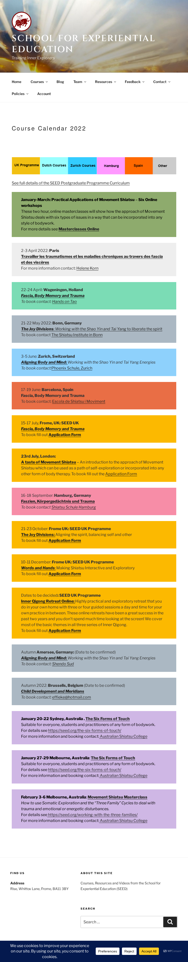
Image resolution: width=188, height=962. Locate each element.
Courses (37, 82)
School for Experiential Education (84, 44)
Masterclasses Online (79, 229)
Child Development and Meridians (52, 691)
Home (16, 82)
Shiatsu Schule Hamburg (73, 507)
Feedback (133, 82)
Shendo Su (61, 664)
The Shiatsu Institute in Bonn (77, 335)
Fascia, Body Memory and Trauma (52, 295)
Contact (159, 82)
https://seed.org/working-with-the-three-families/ (92, 814)
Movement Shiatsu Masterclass (117, 797)
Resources (103, 82)
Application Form (64, 434)
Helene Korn (87, 268)
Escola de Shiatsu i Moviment (78, 401)
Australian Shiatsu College (123, 736)
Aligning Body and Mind (43, 362)
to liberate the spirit (144, 329)
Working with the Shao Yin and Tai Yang (90, 329)
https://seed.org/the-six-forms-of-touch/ (84, 730)
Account (44, 94)
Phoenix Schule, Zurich (71, 368)
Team (77, 82)
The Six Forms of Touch (107, 718)
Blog (60, 82)
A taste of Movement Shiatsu (48, 462)
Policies (18, 94)
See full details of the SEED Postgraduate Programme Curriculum (71, 183)
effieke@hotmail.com (71, 697)
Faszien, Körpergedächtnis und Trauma (58, 501)
